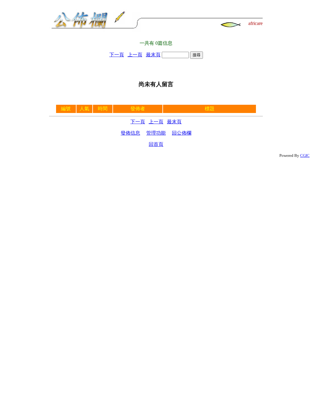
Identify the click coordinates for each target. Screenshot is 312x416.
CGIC (305, 155)
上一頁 (135, 54)
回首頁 (156, 144)
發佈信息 (130, 133)
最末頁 (153, 54)
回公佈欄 (181, 133)
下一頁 (116, 54)
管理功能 (156, 133)
